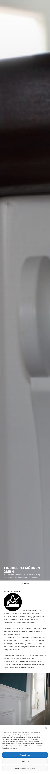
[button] (46, 728)
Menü (26, 584)
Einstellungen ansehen (25, 768)
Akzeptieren (25, 755)
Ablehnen (25, 762)
